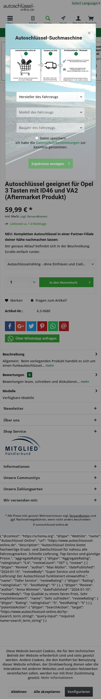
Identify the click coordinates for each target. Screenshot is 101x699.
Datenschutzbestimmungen (58, 142)
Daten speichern (52, 138)
